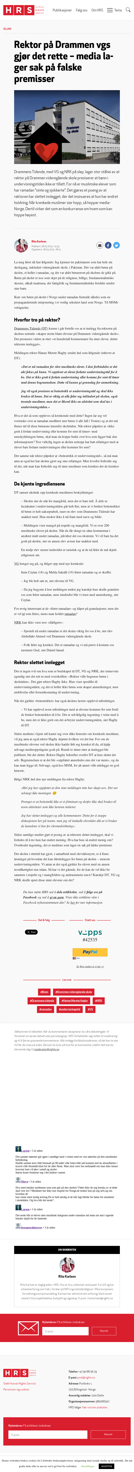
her (72, 902)
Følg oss (81, 10)
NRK (17, 622)
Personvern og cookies (16, 1389)
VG (16, 563)
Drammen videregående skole (74, 992)
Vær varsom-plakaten (94, 1407)
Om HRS (97, 10)
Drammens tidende (43, 1000)
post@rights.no (86, 1377)
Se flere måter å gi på (88, 966)
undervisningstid (70, 1009)
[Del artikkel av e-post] (99, 245)
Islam (7, 29)
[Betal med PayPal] (90, 952)
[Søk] (128, 9)
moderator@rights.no (46, 1049)
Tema (118, 10)
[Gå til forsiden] (19, 1373)
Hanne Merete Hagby (75, 1000)
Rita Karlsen (39, 241)
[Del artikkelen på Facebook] (108, 245)
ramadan (70, 613)
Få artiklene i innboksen (63, 1322)
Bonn (45, 992)
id (23, 613)
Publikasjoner (62, 10)
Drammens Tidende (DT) (31, 328)
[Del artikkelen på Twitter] (116, 245)
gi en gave (57, 897)
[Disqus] (67, 1099)
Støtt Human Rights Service (19, 1383)
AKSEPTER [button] (106, 1466)
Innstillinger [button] (87, 1466)
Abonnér (104, 1331)
